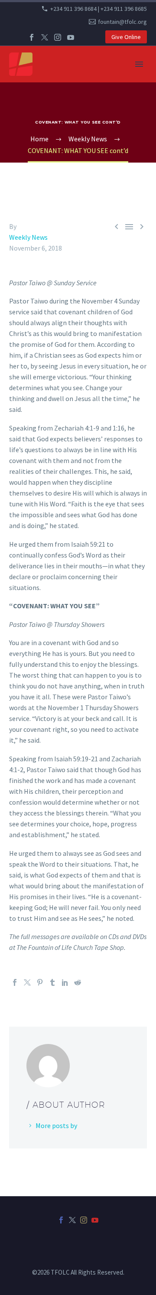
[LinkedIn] (65, 982)
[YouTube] (70, 37)
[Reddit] (77, 982)
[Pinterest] (39, 982)
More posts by (56, 1125)
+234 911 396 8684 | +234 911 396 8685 (98, 9)
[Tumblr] (52, 982)
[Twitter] (44, 37)
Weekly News (28, 237)
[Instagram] (57, 37)
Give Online (126, 37)
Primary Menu (139, 64)
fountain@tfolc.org (122, 22)
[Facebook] (31, 37)
